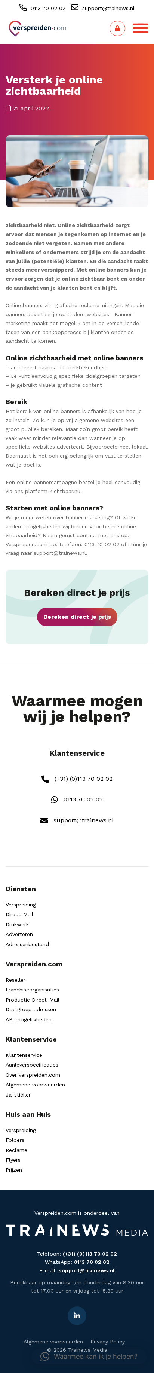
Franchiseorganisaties (32, 990)
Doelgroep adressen (31, 1009)
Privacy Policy (107, 1342)
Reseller (15, 980)
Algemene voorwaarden (35, 1085)
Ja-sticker (18, 1095)
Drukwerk (17, 924)
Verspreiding (21, 905)
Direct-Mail (19, 914)
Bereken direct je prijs (77, 616)
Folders (15, 1140)
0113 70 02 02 (47, 8)
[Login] (117, 28)
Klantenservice (24, 1055)
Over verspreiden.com (33, 1075)
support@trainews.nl (107, 8)
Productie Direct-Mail (32, 1000)
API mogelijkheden (29, 1019)
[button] (89, 1356)
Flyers (13, 1160)
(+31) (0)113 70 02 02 (83, 778)
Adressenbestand (27, 944)
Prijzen (14, 1170)
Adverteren (19, 934)
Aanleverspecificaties (32, 1065)
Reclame (16, 1150)
